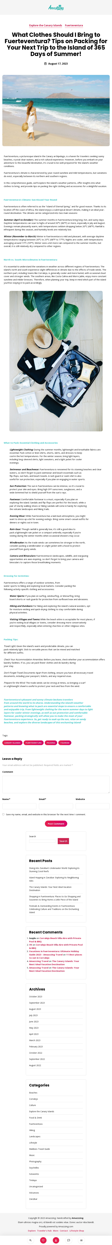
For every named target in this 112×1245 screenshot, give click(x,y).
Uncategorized (36, 1186)
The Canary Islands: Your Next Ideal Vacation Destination (50, 889)
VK (30, 944)
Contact (64, 1230)
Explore (32, 1230)
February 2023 (36, 1046)
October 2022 (35, 1052)
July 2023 (33, 1015)
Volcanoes (34, 1192)
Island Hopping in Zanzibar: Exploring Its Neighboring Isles (54, 879)
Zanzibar (33, 1199)
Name (6, 799)
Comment (7, 771)
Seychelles (34, 1167)
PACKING (51, 742)
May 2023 (33, 1027)
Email (42, 799)
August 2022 (35, 1065)
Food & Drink (35, 1117)
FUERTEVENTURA (34, 742)
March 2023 (34, 1040)
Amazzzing (77, 1218)
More (55, 1230)
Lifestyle (33, 1142)
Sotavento (34, 1174)
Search (32, 836)
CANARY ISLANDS (12, 742)
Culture (32, 1105)
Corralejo (33, 1099)
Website (80, 799)
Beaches (33, 1092)
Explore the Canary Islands (45, 25)
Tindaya (33, 1180)
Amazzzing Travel (38, 961)
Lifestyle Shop (77, 1230)
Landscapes (34, 1136)
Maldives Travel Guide (39, 1149)
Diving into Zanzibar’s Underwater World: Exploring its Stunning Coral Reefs (54, 870)
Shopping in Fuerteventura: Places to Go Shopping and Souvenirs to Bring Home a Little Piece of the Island (54, 898)
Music (32, 1155)
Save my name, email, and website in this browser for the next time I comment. (46, 814)
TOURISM (64, 742)
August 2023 (35, 1009)
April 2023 (33, 1034)
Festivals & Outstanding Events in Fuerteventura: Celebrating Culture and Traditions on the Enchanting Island (54, 909)
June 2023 (33, 1021)
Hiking (32, 1130)
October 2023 (35, 996)
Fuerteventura (74, 25)
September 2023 (37, 1002)
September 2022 (37, 1059)
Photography (35, 1161)
